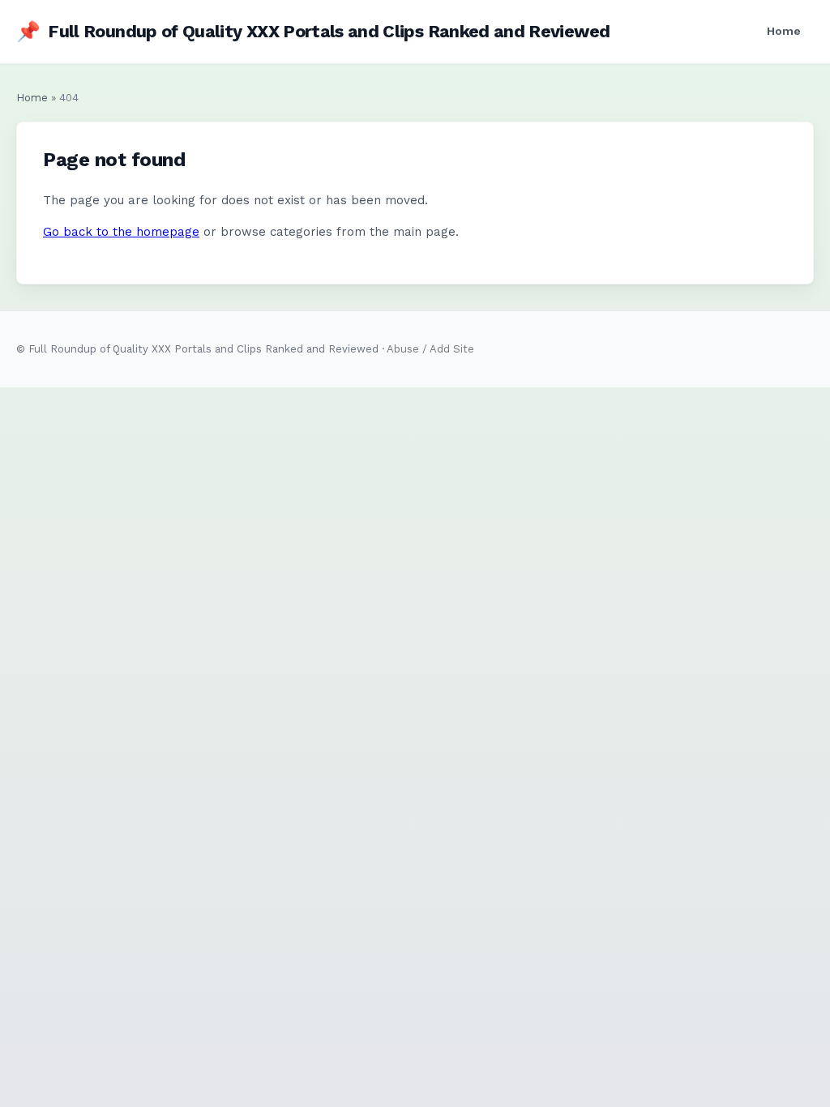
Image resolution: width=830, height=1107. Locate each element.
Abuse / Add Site (430, 349)
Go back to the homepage (121, 231)
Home (784, 30)
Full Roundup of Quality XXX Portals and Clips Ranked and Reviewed (313, 31)
